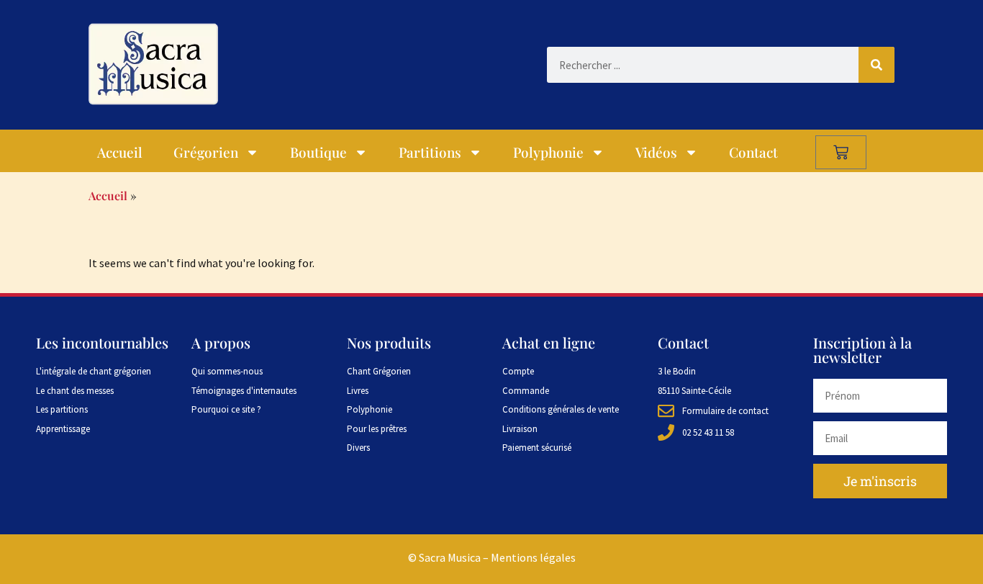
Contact (753, 152)
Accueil (119, 152)
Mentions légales (533, 557)
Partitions (430, 152)
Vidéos (656, 152)
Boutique (318, 152)
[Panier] (840, 152)
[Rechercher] (876, 65)
